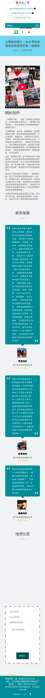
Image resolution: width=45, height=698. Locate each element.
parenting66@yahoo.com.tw (21, 8)
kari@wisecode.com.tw (21, 13)
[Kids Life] (22, 6)
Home (15, 50)
